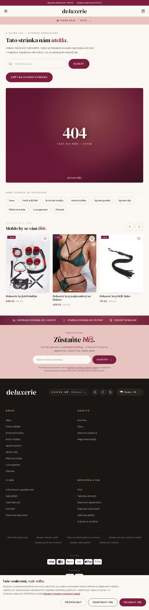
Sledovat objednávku (89, 502)
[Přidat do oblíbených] (45, 239)
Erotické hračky (54, 200)
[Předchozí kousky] (130, 227)
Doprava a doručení (88, 508)
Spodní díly (124, 200)
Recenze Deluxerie (16, 515)
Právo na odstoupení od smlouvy (83, 537)
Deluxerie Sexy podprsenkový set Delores (72, 298)
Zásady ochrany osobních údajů (125, 537)
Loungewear (40, 209)
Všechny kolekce (87, 432)
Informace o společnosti (20, 489)
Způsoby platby (86, 515)
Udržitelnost (13, 502)
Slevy (80, 426)
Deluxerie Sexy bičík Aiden (115, 296)
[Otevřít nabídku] (6, 11)
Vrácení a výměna (87, 521)
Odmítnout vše (103, 602)
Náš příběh (12, 496)
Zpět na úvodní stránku (29, 77)
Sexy (12, 200)
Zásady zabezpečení (80, 542)
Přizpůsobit (73, 602)
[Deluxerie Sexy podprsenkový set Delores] (74, 263)
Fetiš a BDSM (30, 200)
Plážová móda (17, 209)
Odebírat (104, 359)
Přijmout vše (133, 602)
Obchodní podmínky (17, 537)
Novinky (81, 420)
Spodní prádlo (102, 200)
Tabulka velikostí (86, 496)
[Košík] (143, 11)
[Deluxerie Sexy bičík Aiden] (121, 263)
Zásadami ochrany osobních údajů (82, 367)
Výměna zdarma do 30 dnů (89, 2)
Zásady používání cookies (48, 542)
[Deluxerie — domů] (74, 11)
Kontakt (10, 508)
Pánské (60, 209)
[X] (110, 392)
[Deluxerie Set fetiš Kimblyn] (27, 263)
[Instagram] (95, 392)
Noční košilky (78, 200)
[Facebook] (102, 392)
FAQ (79, 489)
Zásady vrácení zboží (47, 537)
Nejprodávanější (86, 439)
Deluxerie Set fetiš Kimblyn (21, 296)
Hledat (79, 63)
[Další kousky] (139, 227)
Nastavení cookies (109, 542)
